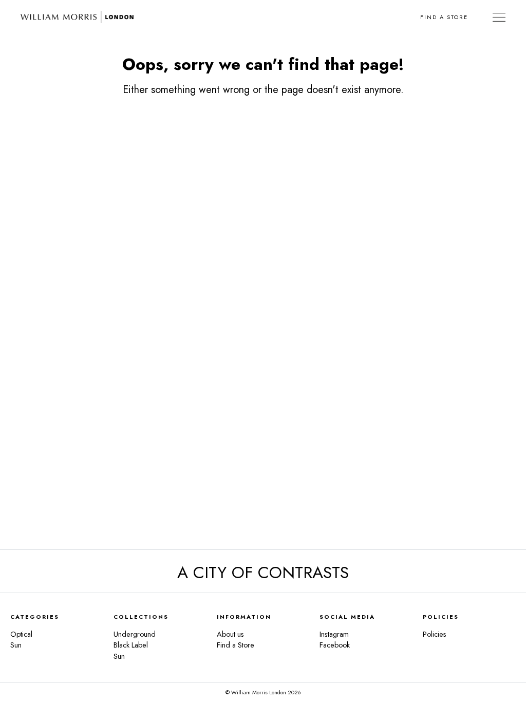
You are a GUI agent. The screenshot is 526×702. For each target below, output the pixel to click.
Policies (434, 634)
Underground (135, 634)
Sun (16, 645)
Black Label (131, 645)
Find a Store (444, 17)
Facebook (335, 645)
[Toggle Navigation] (499, 17)
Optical (21, 634)
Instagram (334, 634)
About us (230, 634)
